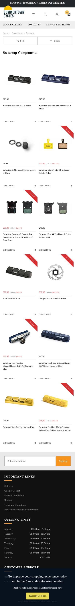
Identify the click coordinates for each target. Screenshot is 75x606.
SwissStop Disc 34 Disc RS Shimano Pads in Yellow (54, 171)
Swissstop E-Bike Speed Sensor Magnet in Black (19, 171)
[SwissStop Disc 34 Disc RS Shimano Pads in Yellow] (55, 143)
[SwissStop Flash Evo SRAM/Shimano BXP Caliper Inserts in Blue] (55, 336)
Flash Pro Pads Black (11, 299)
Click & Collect (12, 25)
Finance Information (14, 495)
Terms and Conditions (15, 505)
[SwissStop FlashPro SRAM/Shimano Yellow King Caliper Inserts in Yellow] (55, 401)
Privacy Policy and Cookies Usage (21, 509)
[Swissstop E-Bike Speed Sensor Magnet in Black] (19, 143)
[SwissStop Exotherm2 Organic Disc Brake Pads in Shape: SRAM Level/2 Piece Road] (19, 208)
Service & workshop (58, 25)
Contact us (34, 25)
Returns (8, 500)
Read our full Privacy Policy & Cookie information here (37, 588)
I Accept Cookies (37, 596)
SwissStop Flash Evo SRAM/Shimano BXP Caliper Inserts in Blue (54, 364)
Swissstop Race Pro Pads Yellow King (18, 427)
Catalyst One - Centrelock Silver (52, 299)
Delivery (8, 486)
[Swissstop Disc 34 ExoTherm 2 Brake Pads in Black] (55, 208)
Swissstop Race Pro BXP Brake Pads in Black (55, 107)
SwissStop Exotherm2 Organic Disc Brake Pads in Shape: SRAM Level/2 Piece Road (18, 237)
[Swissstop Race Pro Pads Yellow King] (19, 401)
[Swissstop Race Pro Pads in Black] (19, 79)
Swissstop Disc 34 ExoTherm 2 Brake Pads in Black (55, 235)
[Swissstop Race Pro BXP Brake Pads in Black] (55, 79)
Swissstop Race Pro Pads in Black (17, 106)
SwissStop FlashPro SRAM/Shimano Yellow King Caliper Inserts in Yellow (55, 428)
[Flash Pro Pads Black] (19, 272)
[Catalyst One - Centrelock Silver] (55, 272)
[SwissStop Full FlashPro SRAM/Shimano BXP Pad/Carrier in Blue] (19, 336)
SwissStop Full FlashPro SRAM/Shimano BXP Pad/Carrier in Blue (18, 366)
